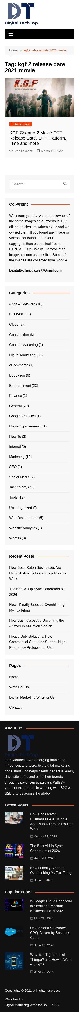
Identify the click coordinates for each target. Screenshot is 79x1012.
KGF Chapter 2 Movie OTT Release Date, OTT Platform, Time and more (37, 138)
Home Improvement (24, 426)
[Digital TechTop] (21, 746)
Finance (15, 396)
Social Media (19, 477)
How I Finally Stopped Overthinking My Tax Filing (36, 607)
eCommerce (18, 365)
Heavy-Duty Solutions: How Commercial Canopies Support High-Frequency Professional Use (38, 642)
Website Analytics (23, 528)
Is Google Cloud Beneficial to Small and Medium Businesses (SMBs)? (51, 906)
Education (17, 375)
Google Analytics (22, 416)
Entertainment (20, 124)
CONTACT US (20, 249)
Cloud (14, 324)
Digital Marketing (22, 355)
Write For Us (19, 687)
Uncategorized (20, 508)
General (15, 406)
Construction (19, 335)
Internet (15, 446)
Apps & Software (22, 304)
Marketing (17, 457)
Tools (13, 497)
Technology (18, 487)
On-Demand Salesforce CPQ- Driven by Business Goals (50, 933)
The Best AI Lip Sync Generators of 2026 (36, 592)
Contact (15, 707)
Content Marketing (23, 345)
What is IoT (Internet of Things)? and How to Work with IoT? (51, 959)
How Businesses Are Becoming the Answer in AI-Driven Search (36, 623)
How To (15, 436)
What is (15, 538)
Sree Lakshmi (23, 150)
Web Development (23, 518)
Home (14, 677)
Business (16, 314)
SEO (13, 467)
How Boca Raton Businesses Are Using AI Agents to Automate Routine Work (37, 573)
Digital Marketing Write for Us (32, 697)
